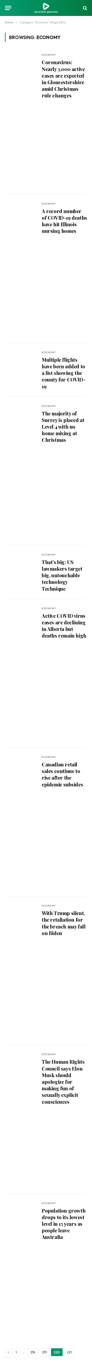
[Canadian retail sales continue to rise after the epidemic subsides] (21, 822)
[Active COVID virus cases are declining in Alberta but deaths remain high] (21, 673)
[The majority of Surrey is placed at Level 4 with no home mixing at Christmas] (21, 471)
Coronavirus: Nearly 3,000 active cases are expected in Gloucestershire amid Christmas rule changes (63, 79)
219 (44, 1352)
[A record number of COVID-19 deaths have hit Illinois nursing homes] (21, 269)
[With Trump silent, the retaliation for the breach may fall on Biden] (21, 971)
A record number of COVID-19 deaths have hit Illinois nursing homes (64, 221)
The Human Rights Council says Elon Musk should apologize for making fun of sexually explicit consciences (63, 1081)
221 (69, 1352)
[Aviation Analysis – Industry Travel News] (46, 8)
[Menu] (8, 7)
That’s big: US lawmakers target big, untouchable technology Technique (62, 575)
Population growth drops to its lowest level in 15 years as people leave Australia (63, 1223)
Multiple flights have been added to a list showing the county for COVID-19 (63, 373)
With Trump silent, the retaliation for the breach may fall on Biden (63, 923)
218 (32, 1352)
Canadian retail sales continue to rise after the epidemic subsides (62, 774)
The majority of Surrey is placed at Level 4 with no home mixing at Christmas (63, 426)
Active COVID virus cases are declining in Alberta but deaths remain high (64, 625)
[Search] (84, 7)
